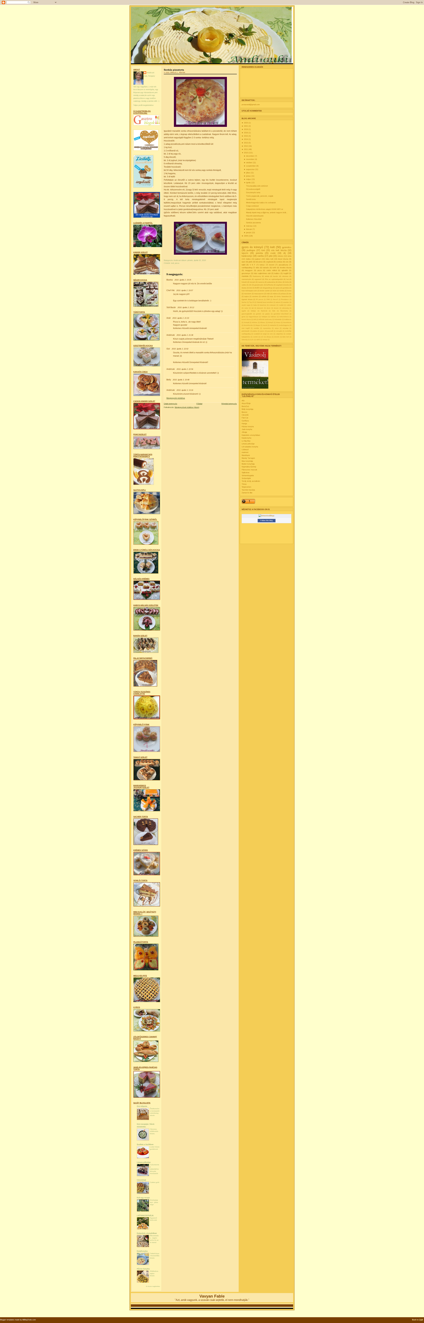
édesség (244, 340)
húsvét (244, 282)
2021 (246, 126)
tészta (244, 288)
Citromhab (141, 1180)
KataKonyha (142, 1251)
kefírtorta (269, 285)
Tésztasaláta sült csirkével (257, 186)
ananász (286, 302)
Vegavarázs (246, 487)
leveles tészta (285, 268)
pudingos (251, 250)
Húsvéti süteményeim (255, 216)
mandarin (247, 294)
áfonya (268, 337)
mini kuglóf (246, 328)
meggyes (249, 270)
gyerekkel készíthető (281, 314)
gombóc (258, 314)
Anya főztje (246, 403)
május (248, 179)
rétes (280, 282)
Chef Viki (170, 290)
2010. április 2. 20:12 (186, 307)
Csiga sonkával (252, 206)
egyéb (244, 311)
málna (248, 259)
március (249, 226)
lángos (258, 325)
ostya (277, 328)
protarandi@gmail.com (251, 105)
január (249, 233)
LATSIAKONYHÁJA (145, 1215)
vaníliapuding (247, 268)
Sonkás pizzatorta (174, 69)
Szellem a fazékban (145, 1144)
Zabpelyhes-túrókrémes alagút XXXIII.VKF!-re (264, 209)
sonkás (279, 262)
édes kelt (269, 259)
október (249, 163)
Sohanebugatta (248, 475)
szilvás (264, 296)
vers (271, 334)
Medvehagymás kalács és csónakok (261, 203)
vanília (260, 256)
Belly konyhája (247, 409)
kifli (255, 319)
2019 (246, 129)
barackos (263, 305)
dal (253, 308)
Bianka (169, 280)
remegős (279, 331)
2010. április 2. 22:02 (180, 349)
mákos (275, 294)
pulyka (255, 331)
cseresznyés (246, 279)
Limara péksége (144, 1162)
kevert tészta (246, 319)
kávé (274, 291)
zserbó (255, 337)
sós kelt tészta (279, 250)
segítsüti (269, 262)
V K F (252, 265)
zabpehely (279, 334)
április (248, 183)
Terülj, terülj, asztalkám (251, 481)
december (250, 156)
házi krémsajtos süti (249, 291)
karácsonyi (247, 256)
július (248, 173)
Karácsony (257, 276)
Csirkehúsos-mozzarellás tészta (154, 1256)
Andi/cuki (150, 73)
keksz (262, 265)
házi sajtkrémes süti (262, 273)
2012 (246, 146)
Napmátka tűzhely (249, 467)
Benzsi (244, 412)
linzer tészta (283, 259)
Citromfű (245, 415)
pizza (177, 263)
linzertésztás (248, 325)
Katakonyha (246, 438)
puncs (262, 331)
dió (250, 285)
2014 (246, 139)
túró (263, 250)
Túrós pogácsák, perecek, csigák (259, 196)
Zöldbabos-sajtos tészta (154, 1273)
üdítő (258, 340)
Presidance (285, 299)
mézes (280, 256)
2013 (246, 143)
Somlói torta (251, 199)
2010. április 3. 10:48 (181, 380)
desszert (260, 308)
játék (250, 262)
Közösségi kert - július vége (154, 1202)
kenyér (252, 282)
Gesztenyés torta (253, 192)
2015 (246, 136)
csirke (244, 285)
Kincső (275, 299)
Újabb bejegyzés (170, 404)
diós (257, 268)
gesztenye (246, 273)
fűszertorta (284, 311)
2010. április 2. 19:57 (184, 290)
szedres (255, 296)
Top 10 (251, 302)
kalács (277, 273)
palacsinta (271, 282)
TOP (421, 1320)
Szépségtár (246, 478)
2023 (246, 123)
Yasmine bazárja (248, 490)
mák (268, 294)
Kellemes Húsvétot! (254, 219)
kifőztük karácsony (265, 319)
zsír (262, 337)
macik (265, 325)
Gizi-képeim (142, 1106)
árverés (276, 337)
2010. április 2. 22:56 (185, 369)
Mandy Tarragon (248, 458)
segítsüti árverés (282, 285)
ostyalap (285, 328)
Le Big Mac (246, 441)
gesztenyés (258, 285)
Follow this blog (266, 520)
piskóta (259, 253)
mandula (245, 276)
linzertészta (287, 322)
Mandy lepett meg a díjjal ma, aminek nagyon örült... (267, 212)
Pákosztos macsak (249, 470)
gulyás (267, 314)
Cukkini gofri (154, 1182)
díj (284, 253)
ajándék (285, 270)
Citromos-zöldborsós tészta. (154, 1131)
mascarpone (259, 294)
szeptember (251, 166)
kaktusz (273, 317)
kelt (172, 263)
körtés (282, 291)
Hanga (244, 424)
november (250, 159)
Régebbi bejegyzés (229, 404)
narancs (261, 282)
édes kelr (285, 337)
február (249, 229)
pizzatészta (283, 265)
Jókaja (244, 432)
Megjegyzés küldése (175, 398)
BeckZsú (245, 406)
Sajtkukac (246, 472)
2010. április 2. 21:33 (180, 318)
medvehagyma (284, 325)
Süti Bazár (171, 307)
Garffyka (245, 421)
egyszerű (258, 279)
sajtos (246, 296)
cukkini (289, 305)
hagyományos (253, 317)
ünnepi (265, 340)
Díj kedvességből (253, 189)
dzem (268, 308)
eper (243, 262)
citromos (285, 276)
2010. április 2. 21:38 (185, 335)
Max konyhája (247, 461)
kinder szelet (265, 291)
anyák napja (246, 305)
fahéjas (253, 311)
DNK (268, 299)
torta (289, 256)
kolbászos (287, 319)
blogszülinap (267, 288)
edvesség (285, 308)
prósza (283, 294)
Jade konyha (247, 429)
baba (255, 305)
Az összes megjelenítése (153, 1286)
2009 (246, 236)
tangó (265, 334)
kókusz (262, 322)
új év (252, 340)
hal (287, 279)
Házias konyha (143, 1269)
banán (275, 276)
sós (287, 262)
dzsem (276, 308)
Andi (168, 318)
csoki (273, 253)
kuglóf (286, 273)
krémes (254, 322)
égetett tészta (247, 299)
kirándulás (278, 319)
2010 (246, 153)
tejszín (245, 253)
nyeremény (267, 328)
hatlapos (264, 317)
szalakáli (257, 334)
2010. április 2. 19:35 (183, 280)
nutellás (256, 328)
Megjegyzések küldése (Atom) (187, 407)
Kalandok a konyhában (147, 1233)
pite (270, 256)
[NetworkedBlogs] (266, 516)
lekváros (259, 262)
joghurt (258, 259)
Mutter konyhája (248, 464)
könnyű (270, 322)
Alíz (243, 401)
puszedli (270, 331)
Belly (168, 380)
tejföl (243, 265)
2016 (246, 133)
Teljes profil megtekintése (143, 105)
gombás (286, 288)
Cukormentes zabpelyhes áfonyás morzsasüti (154, 1169)
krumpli (246, 322)
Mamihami (246, 455)
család (281, 305)
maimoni (245, 452)
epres (277, 288)
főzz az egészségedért (274, 279)
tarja (271, 296)
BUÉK (257, 288)
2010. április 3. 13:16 (185, 390)
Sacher (244, 302)
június (248, 176)
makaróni (273, 325)
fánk (273, 311)
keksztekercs (284, 317)
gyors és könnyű (252, 247)
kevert (271, 265)
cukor (246, 308)
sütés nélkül (271, 270)
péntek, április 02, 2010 (196, 260)
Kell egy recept (143, 1198)
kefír (274, 268)
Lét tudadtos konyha (250, 447)
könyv (278, 322)
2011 (246, 149)
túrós (287, 282)
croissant (272, 305)
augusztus (250, 169)
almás (267, 276)
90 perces (259, 299)
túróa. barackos (283, 296)
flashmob (264, 311)
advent (278, 302)
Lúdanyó (245, 449)
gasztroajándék (247, 314)
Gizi (168, 349)
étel (250, 288)
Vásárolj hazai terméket (265, 302)
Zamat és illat (247, 493)
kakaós (266, 268)
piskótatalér (246, 331)
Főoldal (199, 404)
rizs (290, 294)
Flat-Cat (245, 418)
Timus (244, 484)
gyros (243, 317)
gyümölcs (286, 247)
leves (289, 291)
